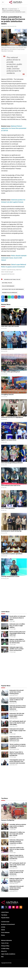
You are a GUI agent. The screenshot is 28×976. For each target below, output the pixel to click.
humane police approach (9, 292)
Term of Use (4, 943)
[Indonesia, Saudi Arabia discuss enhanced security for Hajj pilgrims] (14, 407)
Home (6, 9)
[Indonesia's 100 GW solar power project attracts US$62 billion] (4, 715)
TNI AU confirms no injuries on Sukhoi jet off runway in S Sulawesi (17, 746)
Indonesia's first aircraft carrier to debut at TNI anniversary (16, 699)
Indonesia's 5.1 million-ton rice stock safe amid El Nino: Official (17, 834)
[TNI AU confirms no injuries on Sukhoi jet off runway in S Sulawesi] (4, 746)
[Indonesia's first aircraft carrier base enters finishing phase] (4, 692)
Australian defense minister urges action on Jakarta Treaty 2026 (17, 826)
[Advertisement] (14, 595)
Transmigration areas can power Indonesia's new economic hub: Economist (17, 761)
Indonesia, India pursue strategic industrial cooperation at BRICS (16, 841)
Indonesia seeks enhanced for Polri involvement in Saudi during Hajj (12, 530)
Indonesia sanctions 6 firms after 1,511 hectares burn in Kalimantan (17, 707)
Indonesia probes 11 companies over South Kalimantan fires (16, 738)
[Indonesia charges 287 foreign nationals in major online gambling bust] (14, 362)
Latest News (5, 611)
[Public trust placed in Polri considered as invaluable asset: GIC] (14, 339)
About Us (4, 951)
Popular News (5, 685)
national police (7, 282)
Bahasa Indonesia (6, 940)
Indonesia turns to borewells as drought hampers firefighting (14, 819)
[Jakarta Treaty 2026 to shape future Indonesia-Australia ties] (4, 754)
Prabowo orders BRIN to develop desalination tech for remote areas (17, 641)
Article (3, 927)
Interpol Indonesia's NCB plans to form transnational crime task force (13, 484)
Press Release (5, 932)
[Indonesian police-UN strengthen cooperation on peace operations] (14, 544)
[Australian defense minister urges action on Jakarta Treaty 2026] (4, 826)
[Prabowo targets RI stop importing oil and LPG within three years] (4, 881)
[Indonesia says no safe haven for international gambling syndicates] (14, 453)
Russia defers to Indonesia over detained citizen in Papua (17, 618)
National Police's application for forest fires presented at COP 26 (13, 128)
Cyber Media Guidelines (8, 954)
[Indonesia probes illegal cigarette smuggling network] (14, 385)
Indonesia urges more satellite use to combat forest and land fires (16, 649)
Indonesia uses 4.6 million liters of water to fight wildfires (17, 625)
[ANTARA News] (16, 2)
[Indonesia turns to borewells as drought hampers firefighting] (14, 810)
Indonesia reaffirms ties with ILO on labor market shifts (16, 849)
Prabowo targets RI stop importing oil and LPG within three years (16, 880)
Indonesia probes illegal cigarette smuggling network (11, 393)
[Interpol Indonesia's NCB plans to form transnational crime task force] (14, 476)
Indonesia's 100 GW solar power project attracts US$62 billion (16, 715)
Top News (4, 798)
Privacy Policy (5, 946)
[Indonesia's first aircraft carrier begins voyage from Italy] (4, 731)
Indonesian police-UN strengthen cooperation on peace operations (11, 552)
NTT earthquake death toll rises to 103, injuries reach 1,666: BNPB (17, 723)
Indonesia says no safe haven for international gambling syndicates (12, 461)
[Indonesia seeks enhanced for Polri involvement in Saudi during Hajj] (14, 521)
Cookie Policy (5, 948)
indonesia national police (12, 279)
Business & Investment (8, 924)
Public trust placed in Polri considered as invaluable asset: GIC (14, 348)
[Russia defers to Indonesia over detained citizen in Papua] (4, 618)
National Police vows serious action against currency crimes (12, 439)
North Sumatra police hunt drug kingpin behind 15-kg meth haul (17, 633)
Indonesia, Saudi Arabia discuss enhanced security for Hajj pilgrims (12, 416)
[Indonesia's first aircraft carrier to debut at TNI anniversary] (4, 700)
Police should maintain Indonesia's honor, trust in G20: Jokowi (13, 258)
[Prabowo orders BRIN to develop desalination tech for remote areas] (4, 641)
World (3, 929)
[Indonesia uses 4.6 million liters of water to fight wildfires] (4, 626)
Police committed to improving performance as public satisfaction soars (13, 11)
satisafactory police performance (13, 289)
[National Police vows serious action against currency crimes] (14, 430)
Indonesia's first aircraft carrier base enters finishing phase (16, 692)
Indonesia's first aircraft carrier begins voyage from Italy (17, 730)
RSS (2, 956)
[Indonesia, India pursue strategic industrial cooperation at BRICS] (4, 842)
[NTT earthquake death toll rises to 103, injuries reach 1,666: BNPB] (4, 723)
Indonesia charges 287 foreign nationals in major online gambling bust (14, 370)
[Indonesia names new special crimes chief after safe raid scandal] (14, 316)
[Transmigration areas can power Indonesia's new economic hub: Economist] (4, 762)
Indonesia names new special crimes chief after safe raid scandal (12, 325)
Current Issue (13, 9)
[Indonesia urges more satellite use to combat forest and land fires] (4, 649)
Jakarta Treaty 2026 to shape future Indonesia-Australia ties (16, 753)
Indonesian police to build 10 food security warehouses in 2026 (12, 575)
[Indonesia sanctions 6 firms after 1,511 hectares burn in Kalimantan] (4, 708)
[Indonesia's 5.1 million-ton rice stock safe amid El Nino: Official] (4, 834)
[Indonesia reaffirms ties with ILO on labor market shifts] (4, 850)
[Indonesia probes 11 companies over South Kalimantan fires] (4, 739)
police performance (8, 286)
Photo (3, 935)
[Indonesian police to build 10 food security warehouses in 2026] (14, 567)
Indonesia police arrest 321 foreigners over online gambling (13, 507)
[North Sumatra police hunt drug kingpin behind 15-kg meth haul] (4, 634)
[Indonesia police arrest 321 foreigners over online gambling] (14, 498)
